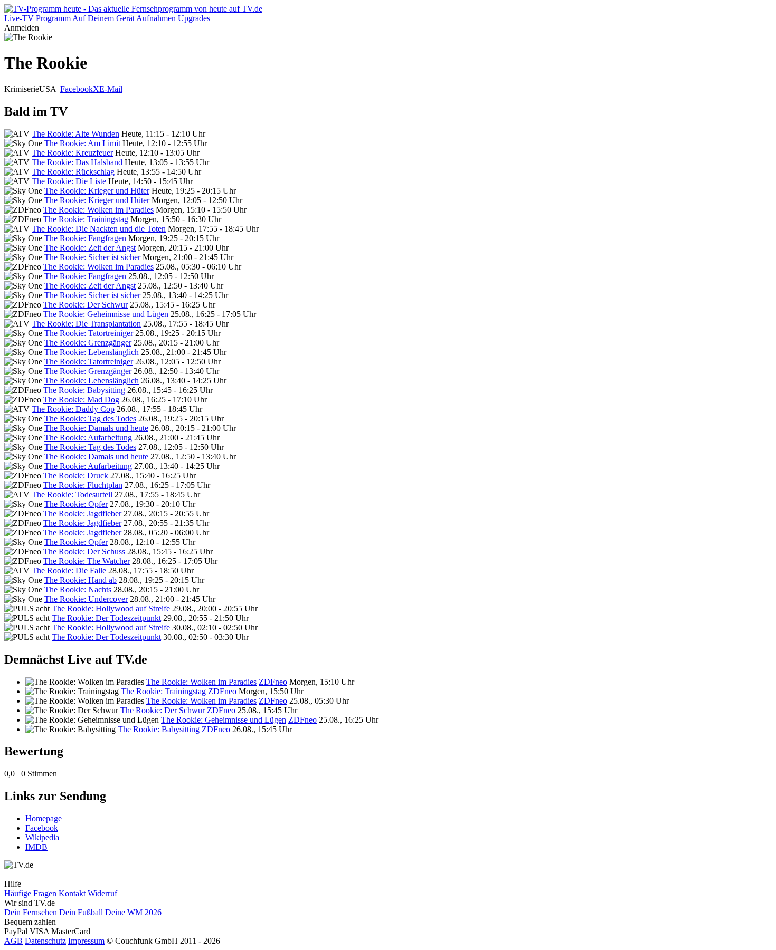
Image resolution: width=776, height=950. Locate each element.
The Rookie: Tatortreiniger (88, 333)
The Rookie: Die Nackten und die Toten (99, 228)
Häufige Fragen (30, 893)
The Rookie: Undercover (86, 598)
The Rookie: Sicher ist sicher (92, 257)
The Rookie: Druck (75, 475)
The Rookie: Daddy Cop (73, 409)
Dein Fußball (81, 912)
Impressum (86, 940)
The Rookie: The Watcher (86, 560)
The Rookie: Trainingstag (85, 219)
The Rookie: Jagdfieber (82, 513)
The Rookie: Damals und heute (96, 428)
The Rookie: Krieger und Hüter (96, 190)
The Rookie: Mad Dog (81, 399)
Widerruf (102, 893)
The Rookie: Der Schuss (84, 551)
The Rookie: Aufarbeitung (88, 437)
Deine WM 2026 (133, 912)
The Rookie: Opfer (76, 504)
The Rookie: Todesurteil (72, 494)
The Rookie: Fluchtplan (82, 485)
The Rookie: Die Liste (69, 181)
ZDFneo (273, 681)
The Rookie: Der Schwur (85, 304)
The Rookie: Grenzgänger (87, 342)
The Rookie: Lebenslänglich (91, 352)
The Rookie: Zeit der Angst (90, 247)
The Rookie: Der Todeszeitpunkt (106, 617)
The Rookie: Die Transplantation (86, 323)
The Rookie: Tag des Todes (90, 418)
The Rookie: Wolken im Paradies (98, 209)
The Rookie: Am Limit (82, 143)
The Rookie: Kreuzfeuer (72, 152)
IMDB (36, 846)
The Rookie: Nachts (77, 589)
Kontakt (72, 893)
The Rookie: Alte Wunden (75, 133)
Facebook (76, 88)
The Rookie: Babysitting (84, 390)
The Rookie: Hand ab (80, 579)
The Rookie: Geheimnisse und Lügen (105, 314)
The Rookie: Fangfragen (85, 238)
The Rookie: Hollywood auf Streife (111, 608)
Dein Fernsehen (30, 912)
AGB (13, 940)
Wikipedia (42, 837)
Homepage (43, 818)
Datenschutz (45, 940)
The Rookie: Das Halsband (77, 162)
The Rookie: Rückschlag (73, 171)
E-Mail (110, 88)
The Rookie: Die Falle (69, 570)
